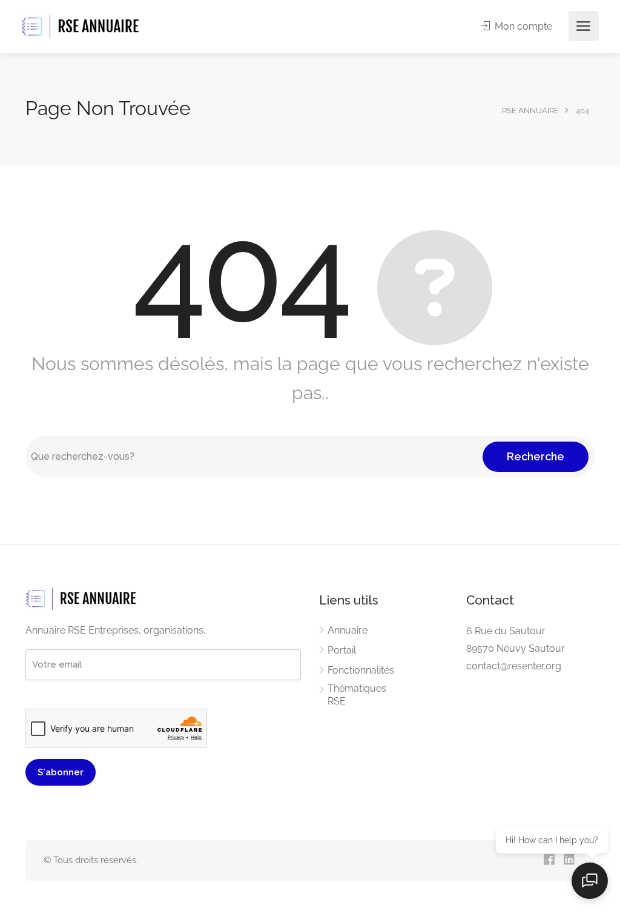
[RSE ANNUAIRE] (81, 26)
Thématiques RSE (357, 695)
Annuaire (348, 630)
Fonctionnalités (361, 670)
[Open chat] (590, 881)
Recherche (535, 456)
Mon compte (522, 26)
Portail (342, 650)
